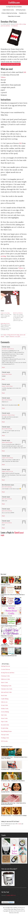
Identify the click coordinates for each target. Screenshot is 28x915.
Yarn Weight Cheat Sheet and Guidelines (14, 6)
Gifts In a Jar (4, 702)
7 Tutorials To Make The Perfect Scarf (8, 606)
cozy (16, 336)
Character (12, 336)
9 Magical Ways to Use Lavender (14, 16)
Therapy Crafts (5, 734)
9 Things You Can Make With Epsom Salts (9, 655)
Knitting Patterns (5, 666)
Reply (3, 367)
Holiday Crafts (4, 708)
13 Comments (14, 25)
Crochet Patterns (5, 669)
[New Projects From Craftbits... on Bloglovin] (7, 903)
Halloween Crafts (5, 679)
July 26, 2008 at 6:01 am (7, 428)
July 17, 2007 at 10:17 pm (7, 486)
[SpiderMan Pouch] (7, 326)
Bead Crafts (4, 695)
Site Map (14, 909)
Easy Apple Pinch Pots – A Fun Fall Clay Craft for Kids (11, 792)
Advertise (16, 912)
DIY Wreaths (4, 741)
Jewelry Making (5, 711)
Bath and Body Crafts (6, 692)
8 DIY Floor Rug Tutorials (20, 10)
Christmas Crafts (5, 676)
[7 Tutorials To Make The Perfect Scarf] (11, 605)
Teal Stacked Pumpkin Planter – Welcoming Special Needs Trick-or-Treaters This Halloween (14, 757)
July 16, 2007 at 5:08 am (7, 510)
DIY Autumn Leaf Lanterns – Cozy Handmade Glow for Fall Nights (14, 815)
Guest (16, 532)
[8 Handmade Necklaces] (14, 863)
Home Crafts (19, 24)
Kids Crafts (4, 715)
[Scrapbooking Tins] (8, 885)
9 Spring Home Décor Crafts (6, 616)
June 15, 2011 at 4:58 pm (7, 374)
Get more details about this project (11, 64)
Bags (5, 334)
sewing (3, 256)
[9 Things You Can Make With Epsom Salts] (11, 654)
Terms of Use (20, 909)
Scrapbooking (4, 728)
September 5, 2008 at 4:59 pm (8, 415)
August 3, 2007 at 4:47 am (7, 471)
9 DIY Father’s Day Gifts (5, 584)
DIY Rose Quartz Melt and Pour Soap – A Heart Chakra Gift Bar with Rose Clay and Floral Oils (13, 803)
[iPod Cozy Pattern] (19, 316)
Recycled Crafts (5, 725)
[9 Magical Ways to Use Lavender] (11, 634)
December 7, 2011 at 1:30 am (8, 348)
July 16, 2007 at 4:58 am (7, 522)
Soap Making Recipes (6, 731)
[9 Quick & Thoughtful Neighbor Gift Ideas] (11, 624)
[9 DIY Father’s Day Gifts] (11, 583)
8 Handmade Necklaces (6, 864)
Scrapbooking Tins (5, 886)
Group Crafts (4, 705)
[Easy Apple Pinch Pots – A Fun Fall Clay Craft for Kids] (11, 790)
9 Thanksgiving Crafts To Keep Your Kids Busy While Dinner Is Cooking (13, 595)
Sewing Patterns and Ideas (7, 672)
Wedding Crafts (5, 738)
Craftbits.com (16, 907)
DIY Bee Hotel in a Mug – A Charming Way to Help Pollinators (13, 780)
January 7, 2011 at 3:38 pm (7, 386)
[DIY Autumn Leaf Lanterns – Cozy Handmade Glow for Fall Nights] (11, 814)
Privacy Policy (7, 909)
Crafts (19, 823)
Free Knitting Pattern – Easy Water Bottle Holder (10, 769)
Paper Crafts (4, 721)
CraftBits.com (14, 2)
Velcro (3, 77)
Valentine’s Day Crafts (6, 689)
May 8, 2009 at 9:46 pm (7, 399)
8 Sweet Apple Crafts (5, 645)
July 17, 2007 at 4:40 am (7, 498)
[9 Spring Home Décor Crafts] (11, 614)
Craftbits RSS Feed (10, 895)
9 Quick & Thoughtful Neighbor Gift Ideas (9, 626)
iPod (19, 336)
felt (25, 72)
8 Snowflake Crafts (23, 13)
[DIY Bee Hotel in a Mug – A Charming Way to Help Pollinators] (11, 779)
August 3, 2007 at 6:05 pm (7, 457)
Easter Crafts (4, 682)
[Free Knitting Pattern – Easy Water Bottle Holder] (11, 768)
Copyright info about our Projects (11, 911)
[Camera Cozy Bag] (7, 315)
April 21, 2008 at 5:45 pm (7, 442)
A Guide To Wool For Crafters (8, 10)
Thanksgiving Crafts (6, 685)
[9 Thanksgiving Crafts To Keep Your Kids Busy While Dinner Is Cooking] (11, 593)
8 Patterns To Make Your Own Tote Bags (9, 13)
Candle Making (4, 698)
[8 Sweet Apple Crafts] (11, 644)
